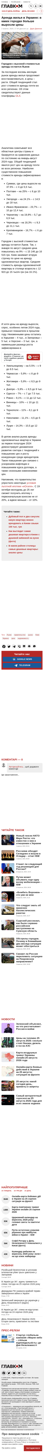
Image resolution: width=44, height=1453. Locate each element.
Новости (8, 1019)
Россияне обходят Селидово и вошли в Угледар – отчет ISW (28, 853)
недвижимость (23, 638)
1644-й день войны (11, 11)
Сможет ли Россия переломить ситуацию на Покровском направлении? (29, 958)
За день (27, 1191)
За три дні (18, 1191)
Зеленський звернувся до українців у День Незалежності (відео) (20, 1301)
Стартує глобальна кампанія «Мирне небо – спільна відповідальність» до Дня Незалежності (29, 1340)
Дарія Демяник (36, 29)
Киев (37, 635)
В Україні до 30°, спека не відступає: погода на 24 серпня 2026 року (20, 1310)
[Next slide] (41, 11)
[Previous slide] (37, 11)
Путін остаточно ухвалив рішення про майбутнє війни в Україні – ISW (25, 1232)
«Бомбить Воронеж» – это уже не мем (29, 893)
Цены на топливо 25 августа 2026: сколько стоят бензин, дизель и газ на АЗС (29, 1042)
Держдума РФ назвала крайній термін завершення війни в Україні (20, 1292)
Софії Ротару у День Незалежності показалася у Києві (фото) (27, 1243)
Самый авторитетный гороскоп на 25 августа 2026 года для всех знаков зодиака (29, 1099)
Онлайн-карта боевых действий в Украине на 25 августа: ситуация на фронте (29, 1071)
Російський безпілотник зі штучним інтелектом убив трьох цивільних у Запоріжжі (19, 1272)
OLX (18, 96)
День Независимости (32, 11)
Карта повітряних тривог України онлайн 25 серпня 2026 (26, 1209)
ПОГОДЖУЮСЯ (33, 1448)
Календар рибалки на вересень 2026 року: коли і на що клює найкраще (26, 1254)
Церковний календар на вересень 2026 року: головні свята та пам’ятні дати (26, 1221)
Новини (7, 1265)
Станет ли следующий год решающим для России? (29, 866)
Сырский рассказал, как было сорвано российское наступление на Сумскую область (28, 925)
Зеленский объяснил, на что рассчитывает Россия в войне (28, 1026)
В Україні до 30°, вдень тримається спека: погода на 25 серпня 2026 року (20, 1282)
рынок (30, 635)
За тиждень (6, 1191)
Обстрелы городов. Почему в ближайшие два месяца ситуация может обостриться (28, 942)
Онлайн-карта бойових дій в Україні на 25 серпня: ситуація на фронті (26, 1198)
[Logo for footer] (11, 1367)
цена (13, 638)
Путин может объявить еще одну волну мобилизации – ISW (29, 881)
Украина (6, 638)
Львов (9, 635)
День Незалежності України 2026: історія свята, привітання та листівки (20, 1320)
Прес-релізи (10, 1330)
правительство (19, 635)
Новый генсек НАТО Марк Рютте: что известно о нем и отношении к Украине (28, 839)
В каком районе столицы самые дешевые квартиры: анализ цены (23, 549)
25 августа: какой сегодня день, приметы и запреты (27, 1084)
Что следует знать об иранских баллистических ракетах (28, 909)
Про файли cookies (9, 1448)
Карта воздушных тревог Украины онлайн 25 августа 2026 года (26, 1056)
